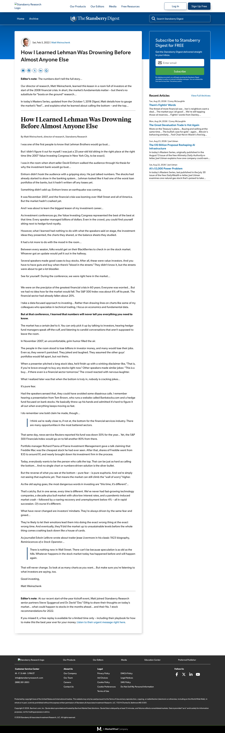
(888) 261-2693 (22, 682)
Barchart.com (35, 708)
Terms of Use (103, 691)
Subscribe (180, 71)
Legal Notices (127, 677)
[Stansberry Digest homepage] (95, 18)
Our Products (78, 6)
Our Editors (97, 6)
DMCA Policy (127, 673)
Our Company (70, 673)
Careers (67, 682)
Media (112, 6)
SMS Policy (126, 682)
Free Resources (130, 6)
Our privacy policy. (176, 81)
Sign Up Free (199, 6)
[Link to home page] (30, 6)
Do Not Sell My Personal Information (137, 686)
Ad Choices (102, 677)
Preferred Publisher (187, 659)
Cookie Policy (103, 682)
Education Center (152, 659)
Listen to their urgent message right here (101, 622)
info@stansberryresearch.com (29, 677)
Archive (33, 18)
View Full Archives (200, 95)
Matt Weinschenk (60, 42)
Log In (175, 6)
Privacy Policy (103, 673)
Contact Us (69, 686)
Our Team (68, 677)
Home (20, 18)
